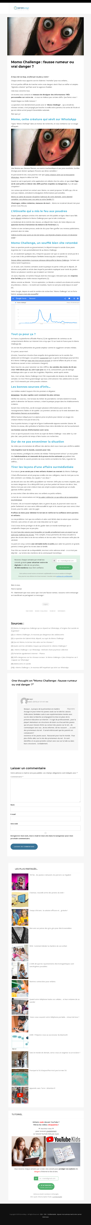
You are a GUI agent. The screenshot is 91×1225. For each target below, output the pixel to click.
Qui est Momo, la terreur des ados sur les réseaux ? (34, 642)
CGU (41, 1214)
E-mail (13, 814)
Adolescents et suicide (22, 664)
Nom (13, 805)
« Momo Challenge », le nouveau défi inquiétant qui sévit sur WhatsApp (42, 667)
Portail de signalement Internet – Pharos (29, 653)
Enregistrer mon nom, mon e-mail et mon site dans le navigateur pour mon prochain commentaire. (42, 837)
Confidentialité (51, 1214)
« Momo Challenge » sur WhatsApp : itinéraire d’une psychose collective (41, 650)
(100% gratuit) (46, 1186)
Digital (46, 604)
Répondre (71, 709)
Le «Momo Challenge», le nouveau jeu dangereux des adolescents (39, 634)
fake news (29, 611)
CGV (45, 1214)
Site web (14, 824)
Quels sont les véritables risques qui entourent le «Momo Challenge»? (40, 646)
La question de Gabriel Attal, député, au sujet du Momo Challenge (39, 638)
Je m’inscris (64, 567)
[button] (4, 5)
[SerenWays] (21, 8)
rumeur (52, 611)
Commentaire (17, 777)
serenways (61, 611)
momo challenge (41, 611)
